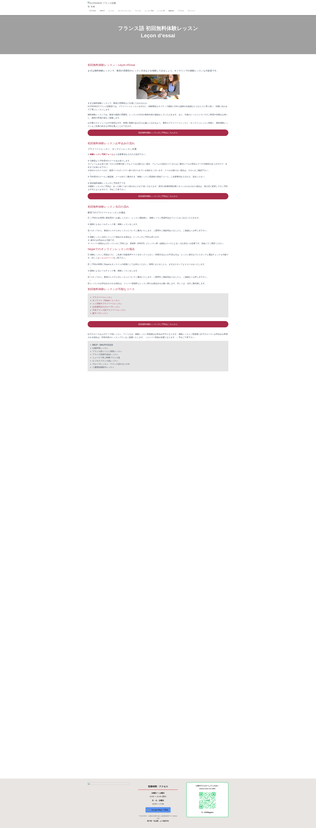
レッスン (111, 11)
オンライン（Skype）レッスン (106, 300)
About (102, 11)
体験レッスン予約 (98, 154)
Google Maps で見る (159, 810)
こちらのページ (106, 258)
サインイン (191, 11)
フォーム (110, 154)
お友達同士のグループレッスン (106, 307)
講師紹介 (171, 11)
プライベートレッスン (102, 297)
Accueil (92, 11)
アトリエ (138, 11)
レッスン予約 (149, 11)
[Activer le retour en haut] (311, 823)
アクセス (181, 11)
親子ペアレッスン (100, 313)
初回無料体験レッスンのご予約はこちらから (158, 133)
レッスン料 (161, 11)
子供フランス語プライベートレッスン (109, 310)
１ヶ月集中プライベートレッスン (107, 304)
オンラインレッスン (124, 11)
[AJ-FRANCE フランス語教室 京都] (102, 4)
